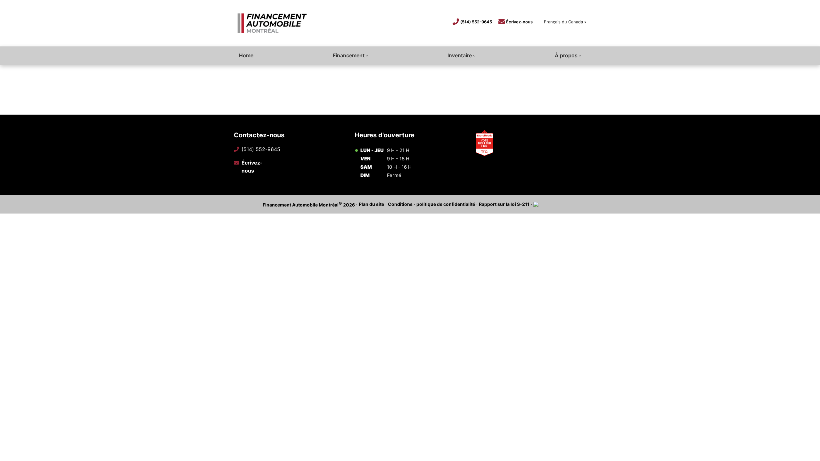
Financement (349, 55)
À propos (566, 55)
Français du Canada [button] (563, 21)
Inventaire (459, 55)
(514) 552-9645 (476, 21)
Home (246, 55)
